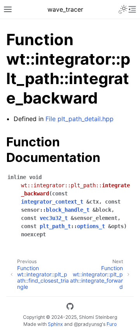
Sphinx (55, 324)
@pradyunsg (88, 324)
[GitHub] (70, 307)
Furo (112, 324)
